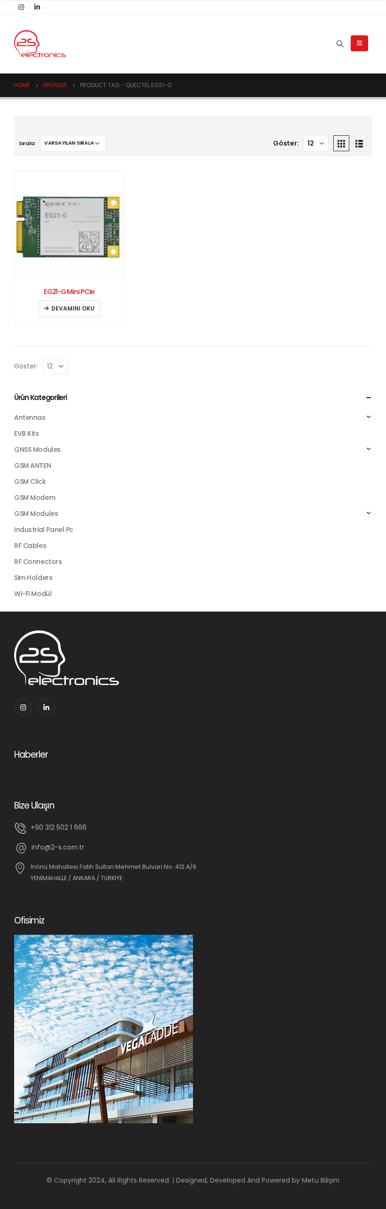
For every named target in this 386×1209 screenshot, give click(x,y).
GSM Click (30, 481)
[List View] (359, 143)
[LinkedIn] (37, 7)
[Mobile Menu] (359, 43)
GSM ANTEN (32, 465)
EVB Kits (26, 433)
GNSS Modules (37, 449)
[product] (69, 225)
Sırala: (27, 143)
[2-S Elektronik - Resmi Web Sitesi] (40, 43)
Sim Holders (33, 577)
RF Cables (30, 545)
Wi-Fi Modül (32, 593)
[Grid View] (341, 143)
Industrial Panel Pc (43, 529)
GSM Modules (36, 513)
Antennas (30, 417)
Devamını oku (73, 308)
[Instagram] (21, 7)
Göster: (285, 143)
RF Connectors (38, 561)
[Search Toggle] (340, 44)
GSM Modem (34, 497)
